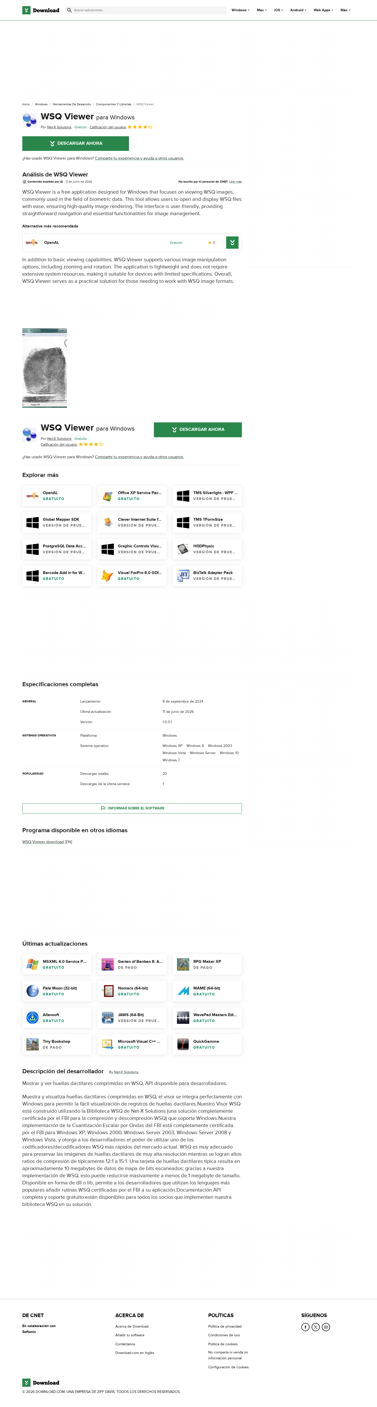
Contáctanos (125, 1344)
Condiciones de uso (224, 1335)
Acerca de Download (131, 1326)
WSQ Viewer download (43, 842)
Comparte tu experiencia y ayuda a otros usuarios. (139, 158)
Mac (260, 10)
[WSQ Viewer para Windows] (29, 120)
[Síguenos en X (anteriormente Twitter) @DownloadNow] (316, 1327)
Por (56, 127)
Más (344, 10)
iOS (277, 10)
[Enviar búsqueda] (69, 10)
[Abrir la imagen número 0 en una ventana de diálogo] (44, 368)
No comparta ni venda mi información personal (228, 1355)
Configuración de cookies (228, 1367)
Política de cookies (223, 1344)
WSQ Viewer (88, 116)
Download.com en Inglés (134, 1353)
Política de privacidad (225, 1326)
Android (296, 10)
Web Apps (322, 10)
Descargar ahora (79, 143)
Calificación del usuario (108, 127)
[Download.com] (40, 10)
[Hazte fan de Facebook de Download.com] (305, 1327)
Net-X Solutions (126, 1072)
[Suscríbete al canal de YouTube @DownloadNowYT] (326, 1327)
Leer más (235, 181)
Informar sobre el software (136, 808)
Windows (239, 10)
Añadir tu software (129, 1335)
